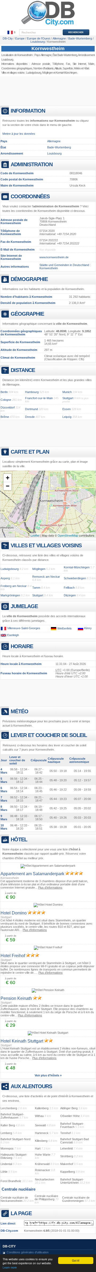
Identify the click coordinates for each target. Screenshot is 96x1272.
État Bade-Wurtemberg (65, 55)
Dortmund (31, 409)
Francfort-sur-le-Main (39, 398)
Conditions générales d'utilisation (28, 1252)
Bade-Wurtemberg (59, 147)
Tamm (36, 587)
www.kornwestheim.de (54, 257)
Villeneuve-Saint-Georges (23, 628)
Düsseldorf (8, 407)
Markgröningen (10, 595)
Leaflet (35, 535)
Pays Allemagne (42, 55)
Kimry (88, 628)
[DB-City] (48, 25)
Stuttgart (67, 398)
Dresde (30, 416)
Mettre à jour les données (18, 133)
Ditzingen (70, 595)
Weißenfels (64, 628)
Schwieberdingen (75, 578)
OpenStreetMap (68, 535)
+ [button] (7, 477)
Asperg (5, 578)
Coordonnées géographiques (16, 68)
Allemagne (54, 141)
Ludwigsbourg (33, 72)
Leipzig (66, 416)
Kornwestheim (48, 48)
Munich (67, 392)
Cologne (6, 399)
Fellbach (69, 587)
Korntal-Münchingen (66, 72)
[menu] (12, 32)
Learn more (10, 1267)
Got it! (75, 1260)
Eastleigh (13, 635)
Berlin (4, 392)
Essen (66, 409)
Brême (5, 416)
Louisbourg (54, 153)
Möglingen (47, 72)
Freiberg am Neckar (14, 586)
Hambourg (32, 392)
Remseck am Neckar (46, 576)
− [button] (7, 486)
